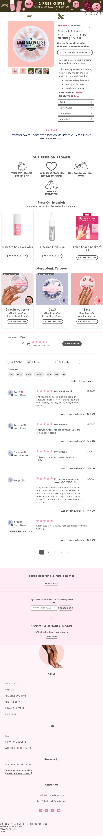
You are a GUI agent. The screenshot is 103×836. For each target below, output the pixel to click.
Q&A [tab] (23, 337)
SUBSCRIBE (65, 608)
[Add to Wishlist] (91, 28)
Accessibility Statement (18, 748)
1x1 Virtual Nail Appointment (51, 801)
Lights (76, 95)
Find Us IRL (11, 714)
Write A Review (72, 343)
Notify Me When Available (75, 52)
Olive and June (16, 824)
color (11, 374)
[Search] (85, 15)
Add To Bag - (18, 256)
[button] (18, 773)
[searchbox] (17, 362)
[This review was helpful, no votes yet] (88, 413)
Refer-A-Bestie (51, 583)
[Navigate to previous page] (35, 552)
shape (28, 374)
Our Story (11, 684)
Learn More (51, 636)
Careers (9, 690)
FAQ (7, 736)
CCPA (2, 832)
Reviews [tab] (12, 337)
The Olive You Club (15, 696)
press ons (39, 374)
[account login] (90, 14)
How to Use (65, 113)
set (63, 374)
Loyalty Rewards (14, 708)
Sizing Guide (66, 107)
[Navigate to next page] (67, 552)
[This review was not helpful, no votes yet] (93, 413)
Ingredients (65, 119)
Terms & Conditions (11, 826)
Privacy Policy (8, 829)
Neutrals (80, 92)
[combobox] (44, 362)
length (19, 374)
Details (63, 102)
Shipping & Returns (15, 742)
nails (57, 374)
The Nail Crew (13, 702)
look (49, 374)
